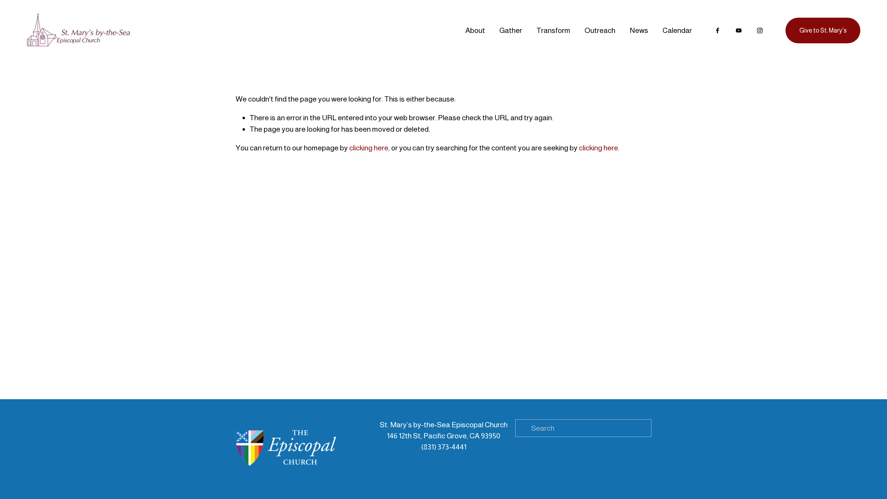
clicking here (368, 147)
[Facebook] (717, 30)
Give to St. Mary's (823, 30)
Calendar (677, 30)
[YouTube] (738, 30)
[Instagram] (759, 30)
